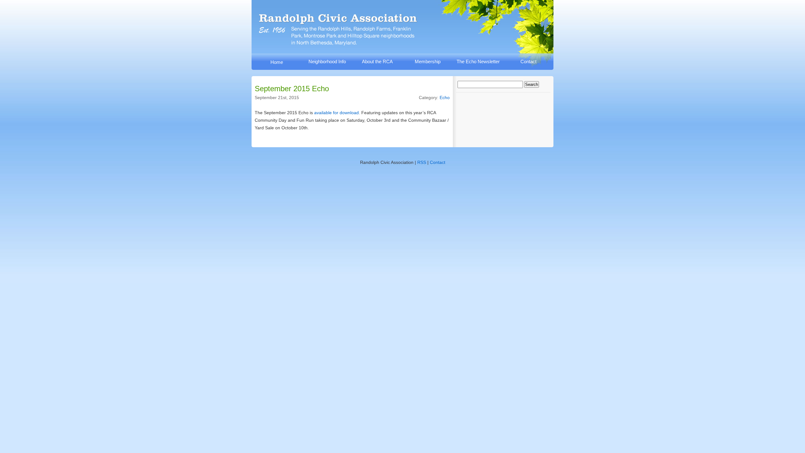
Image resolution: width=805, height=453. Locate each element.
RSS (421, 162)
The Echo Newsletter (478, 61)
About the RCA (377, 61)
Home (276, 62)
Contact (528, 61)
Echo (445, 97)
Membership (428, 61)
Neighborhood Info (327, 61)
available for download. (337, 112)
